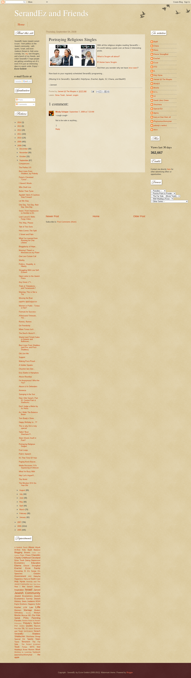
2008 (19, 146)
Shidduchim (19, 636)
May (21, 502)
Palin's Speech (25, 454)
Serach (37, 631)
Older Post (139, 216)
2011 (19, 134)
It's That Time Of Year (28, 458)
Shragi (37, 636)
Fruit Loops (23, 450)
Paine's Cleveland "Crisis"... (26, 178)
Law (31, 607)
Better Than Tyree (26, 191)
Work (37, 649)
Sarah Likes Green (161, 100)
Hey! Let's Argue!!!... (27, 475)
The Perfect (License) (31, 644)
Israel (28, 589)
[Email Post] (93, 91)
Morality (28, 613)
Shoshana (30, 636)
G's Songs (31, 571)
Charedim (35, 555)
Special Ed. (19, 639)
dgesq (156, 113)
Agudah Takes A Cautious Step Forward (29, 196)
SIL (23, 628)
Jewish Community (27, 592)
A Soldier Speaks (26, 365)
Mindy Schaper (62, 112)
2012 (19, 130)
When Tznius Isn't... (27, 329)
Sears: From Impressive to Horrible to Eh (28, 212)
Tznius (24, 647)
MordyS (37, 613)
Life (37, 607)
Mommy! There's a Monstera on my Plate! (29, 251)
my (26, 54)
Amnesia (22, 390)
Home (21, 24)
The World (23, 479)
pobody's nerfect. (160, 125)
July (21, 494)
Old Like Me (24, 353)
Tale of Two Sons (26, 227)
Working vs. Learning (22, 652)
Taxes (16, 642)
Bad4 (30, 550)
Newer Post (52, 216)
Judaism (31, 601)
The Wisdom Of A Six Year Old (27, 484)
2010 (19, 138)
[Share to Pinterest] (108, 91)
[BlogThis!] (100, 91)
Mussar (24, 615)
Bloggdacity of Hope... (28, 247)
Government (20, 576)
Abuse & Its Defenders (28, 386)
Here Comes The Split (28, 231)
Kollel (38, 604)
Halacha (37, 576)
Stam (37, 639)
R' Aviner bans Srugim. (107, 62)
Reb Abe (17, 628)
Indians (37, 587)
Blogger (130, 672)
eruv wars (133, 68)
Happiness (18, 579)
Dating (27, 560)
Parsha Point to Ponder (31, 620)
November (23, 153)
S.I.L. (156, 92)
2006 (19, 526)
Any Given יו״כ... (26, 282)
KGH (38, 601)
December (23, 149)
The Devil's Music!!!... (28, 333)
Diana (156, 50)
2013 (19, 126)
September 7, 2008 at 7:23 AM (81, 112)
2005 (19, 530)
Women (31, 650)
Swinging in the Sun (27, 394)
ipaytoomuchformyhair (23, 655)
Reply (58, 129)
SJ (27, 628)
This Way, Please (26, 223)
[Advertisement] (95, 193)
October (22, 156)
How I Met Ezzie (35, 584)
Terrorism (26, 641)
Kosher (17, 607)
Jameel (69, 95)
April (21, 506)
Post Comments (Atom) (66, 222)
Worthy (22, 260)
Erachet (18, 568)
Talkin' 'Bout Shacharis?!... (25, 433)
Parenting (36, 618)
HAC (30, 576)
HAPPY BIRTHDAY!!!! (28, 302)
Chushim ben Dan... (27, 369)
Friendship (18, 571)
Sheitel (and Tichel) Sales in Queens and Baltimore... (29, 339)
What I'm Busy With (27, 471)
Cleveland (35, 558)
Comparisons (24, 164)
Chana (27, 555)
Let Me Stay (24, 201)
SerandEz (18, 633)
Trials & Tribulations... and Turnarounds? (28, 287)
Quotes (29, 626)
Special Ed (158, 109)
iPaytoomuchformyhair (163, 121)
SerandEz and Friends (51, 12)
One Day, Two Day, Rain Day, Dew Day (29, 206)
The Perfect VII (25, 167)
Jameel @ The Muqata (163, 79)
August (22, 490)
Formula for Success (27, 312)
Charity (17, 558)
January (22, 517)
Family (37, 568)
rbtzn (156, 130)
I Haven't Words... (26, 183)
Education (35, 563)
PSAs (26, 618)
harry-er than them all (162, 117)
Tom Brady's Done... (27, 418)
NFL (29, 615)
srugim (75, 95)
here (169, 169)
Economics (19, 563)
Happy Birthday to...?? (28, 422)
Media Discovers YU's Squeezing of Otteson (29, 466)
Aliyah (37, 547)
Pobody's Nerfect (31, 623)
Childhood (26, 558)
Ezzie (27, 568)
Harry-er (27, 579)
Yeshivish (36, 652)
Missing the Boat (26, 298)
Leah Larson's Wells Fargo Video (27, 218)
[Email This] (97, 91)
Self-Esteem (28, 631)
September (24, 160)
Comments (22, 104)
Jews (24, 601)
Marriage (28, 610)
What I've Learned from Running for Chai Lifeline (28, 240)
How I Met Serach (23, 587)
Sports (30, 639)
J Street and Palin (26, 234)
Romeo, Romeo (25, 322)
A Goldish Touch (21, 547)
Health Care (35, 579)
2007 (19, 522)
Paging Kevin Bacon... (28, 462)
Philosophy (18, 623)
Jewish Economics (23, 596)
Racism (37, 626)
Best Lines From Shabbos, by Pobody (28, 172)
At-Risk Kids (20, 550)
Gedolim (37, 574)
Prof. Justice (19, 626)
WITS (32, 647)
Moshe (17, 615)
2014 (19, 122)
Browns (27, 552)
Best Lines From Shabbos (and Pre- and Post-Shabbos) (29, 347)
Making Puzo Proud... (27, 361)
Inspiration (19, 590)
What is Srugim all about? (108, 56)
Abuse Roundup (25, 377)
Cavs (22, 555)
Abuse (31, 547)
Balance (37, 550)
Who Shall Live (25, 187)
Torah (16, 647)
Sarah (31, 628)
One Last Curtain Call (27, 256)
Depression (35, 560)
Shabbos (36, 633)
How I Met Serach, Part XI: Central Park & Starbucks (28, 400)
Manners (17, 610)
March (22, 509)
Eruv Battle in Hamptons (29, 373)
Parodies (18, 620)
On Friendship (24, 326)
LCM (25, 607)
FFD (155, 67)
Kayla (16, 604)
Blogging (18, 552)
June (21, 498)
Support (22, 357)
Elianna (17, 565)
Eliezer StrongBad (32, 566)
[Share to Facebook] (105, 91)
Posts (20, 100)
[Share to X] (103, 91)
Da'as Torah (60, 95)
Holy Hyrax (19, 581)
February (23, 513)
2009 (19, 142)
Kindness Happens (27, 604)
